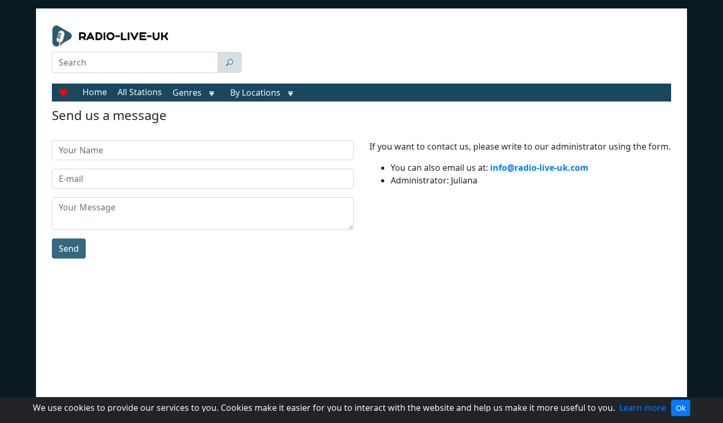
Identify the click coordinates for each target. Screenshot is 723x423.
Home (95, 92)
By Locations (255, 92)
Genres (187, 92)
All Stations (140, 92)
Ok (680, 408)
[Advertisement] (459, 51)
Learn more (642, 407)
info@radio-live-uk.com (539, 167)
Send (69, 248)
